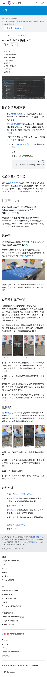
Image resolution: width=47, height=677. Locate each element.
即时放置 (14, 517)
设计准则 (14, 529)
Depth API (15, 510)
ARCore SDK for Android (26, 144)
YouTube (5, 576)
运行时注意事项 (17, 525)
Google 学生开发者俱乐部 (11, 606)
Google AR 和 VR (8, 580)
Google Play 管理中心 (10, 621)
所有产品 (5, 656)
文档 (4, 10)
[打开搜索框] (37, 2)
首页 (3, 35)
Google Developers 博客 (11, 561)
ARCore (17, 2)
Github (4, 568)
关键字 (4, 565)
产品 (9, 35)
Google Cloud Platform (10, 652)
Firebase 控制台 (8, 625)
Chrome (5, 644)
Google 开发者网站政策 (28, 542)
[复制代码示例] (43, 161)
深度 (8, 412)
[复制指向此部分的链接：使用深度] (14, 407)
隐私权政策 (12, 666)
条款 (3, 666)
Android (5, 640)
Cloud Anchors (17, 506)
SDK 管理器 (16, 124)
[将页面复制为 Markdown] (12, 44)
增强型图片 (15, 498)
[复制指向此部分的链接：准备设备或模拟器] (27, 176)
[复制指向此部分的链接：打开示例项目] (21, 201)
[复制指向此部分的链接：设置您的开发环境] (27, 107)
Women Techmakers (10, 591)
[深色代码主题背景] (39, 161)
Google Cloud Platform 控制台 (13, 617)
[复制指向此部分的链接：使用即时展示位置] (27, 299)
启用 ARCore (27, 494)
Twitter (4, 572)
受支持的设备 (15, 183)
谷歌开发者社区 (8, 595)
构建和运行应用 (26, 255)
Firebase (5, 648)
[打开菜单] (3, 3)
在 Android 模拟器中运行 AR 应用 (27, 191)
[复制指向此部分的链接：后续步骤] (15, 488)
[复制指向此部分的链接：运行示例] (15, 236)
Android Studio (17, 114)
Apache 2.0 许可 (34, 539)
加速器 (4, 602)
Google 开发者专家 (9, 598)
